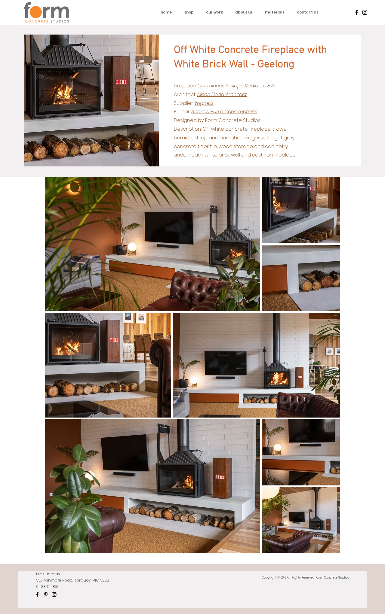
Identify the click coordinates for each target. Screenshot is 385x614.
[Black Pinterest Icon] (46, 594)
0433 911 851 (47, 586)
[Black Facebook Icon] (356, 12)
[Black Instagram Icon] (365, 12)
